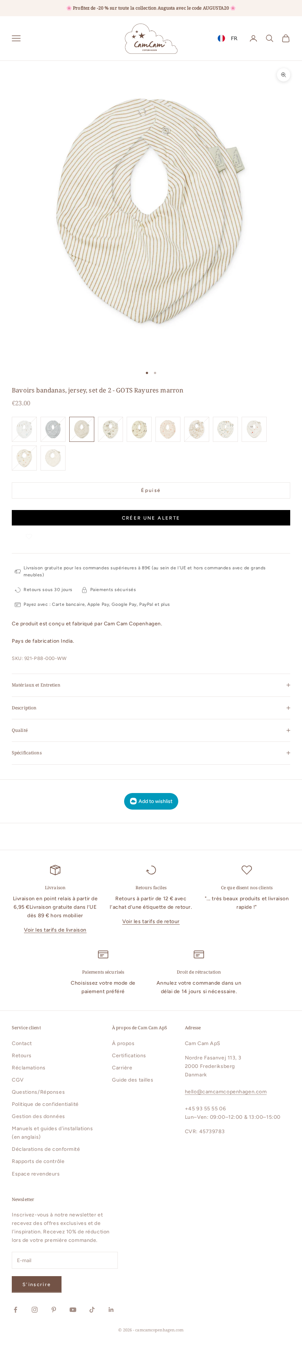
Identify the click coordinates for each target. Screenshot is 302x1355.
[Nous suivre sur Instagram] (34, 1309)
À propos (123, 1043)
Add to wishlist (155, 801)
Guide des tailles (133, 1080)
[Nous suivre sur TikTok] (92, 1309)
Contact (22, 1043)
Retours (22, 1055)
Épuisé (151, 490)
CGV (18, 1080)
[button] (29, 532)
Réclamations (29, 1068)
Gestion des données (38, 1116)
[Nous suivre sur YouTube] (73, 1309)
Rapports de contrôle (38, 1161)
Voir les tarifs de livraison (55, 930)
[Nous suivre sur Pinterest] (53, 1309)
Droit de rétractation (199, 972)
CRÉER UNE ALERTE (151, 518)
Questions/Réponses (38, 1092)
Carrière (122, 1068)
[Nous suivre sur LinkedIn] (111, 1309)
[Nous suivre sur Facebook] (15, 1309)
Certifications (129, 1055)
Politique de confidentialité (45, 1104)
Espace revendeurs (36, 1174)
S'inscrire (36, 1284)
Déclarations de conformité (46, 1149)
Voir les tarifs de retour (151, 921)
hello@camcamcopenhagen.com (226, 1092)
